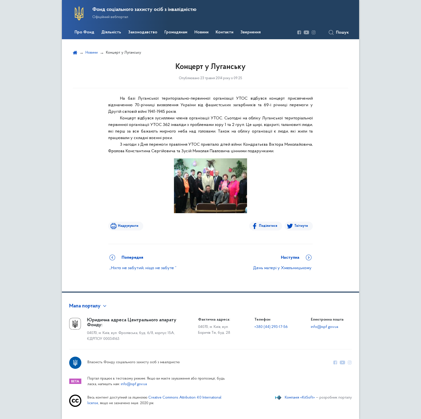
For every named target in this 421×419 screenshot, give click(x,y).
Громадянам (175, 32)
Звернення (250, 32)
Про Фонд (84, 32)
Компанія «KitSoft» (300, 398)
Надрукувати (128, 226)
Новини (201, 32)
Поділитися (268, 226)
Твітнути (301, 226)
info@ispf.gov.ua (324, 327)
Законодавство (142, 32)
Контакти (224, 32)
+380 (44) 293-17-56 (271, 327)
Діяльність (111, 32)
